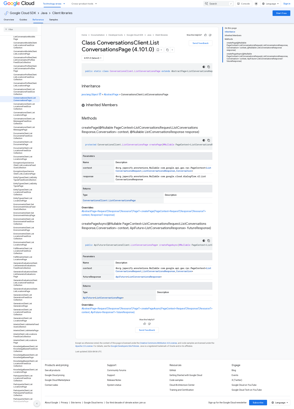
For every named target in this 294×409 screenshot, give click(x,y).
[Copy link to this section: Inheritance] (103, 86)
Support (111, 375)
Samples (53, 19)
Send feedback (201, 43)
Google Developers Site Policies (125, 346)
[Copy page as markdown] (167, 49)
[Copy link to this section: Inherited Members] (121, 105)
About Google (51, 402)
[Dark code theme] (203, 66)
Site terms (76, 402)
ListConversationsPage (108, 297)
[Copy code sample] (208, 66)
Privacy (64, 402)
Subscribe (258, 402)
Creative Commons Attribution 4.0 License (158, 343)
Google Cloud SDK (23, 13)
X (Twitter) (237, 380)
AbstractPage (111, 94)
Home (84, 35)
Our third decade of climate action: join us (126, 402)
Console (245, 3)
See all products (52, 370)
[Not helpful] (210, 35)
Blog (234, 370)
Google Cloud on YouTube (244, 385)
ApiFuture (121, 276)
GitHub (173, 370)
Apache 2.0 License (84, 346)
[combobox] (218, 3)
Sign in (286, 3)
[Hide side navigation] (37, 403)
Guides (23, 19)
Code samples (176, 380)
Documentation (98, 35)
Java (44, 13)
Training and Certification (182, 390)
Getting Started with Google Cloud (186, 375)
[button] (147, 105)
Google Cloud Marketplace (57, 380)
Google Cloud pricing (54, 375)
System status (114, 385)
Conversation (184, 170)
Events (235, 375)
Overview (9, 19)
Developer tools (116, 35)
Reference (38, 19)
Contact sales (51, 385)
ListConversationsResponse (159, 170)
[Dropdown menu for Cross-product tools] (97, 3)
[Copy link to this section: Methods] (101, 118)
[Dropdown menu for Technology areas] (65, 3)
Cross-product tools (82, 3)
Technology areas (52, 3)
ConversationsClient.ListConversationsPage (109, 200)
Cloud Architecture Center (182, 385)
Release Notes (114, 380)
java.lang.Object (90, 94)
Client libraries (62, 13)
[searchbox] (21, 29)
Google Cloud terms (93, 402)
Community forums (116, 370)
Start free (281, 13)
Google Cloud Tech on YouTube (247, 390)
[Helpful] (205, 35)
